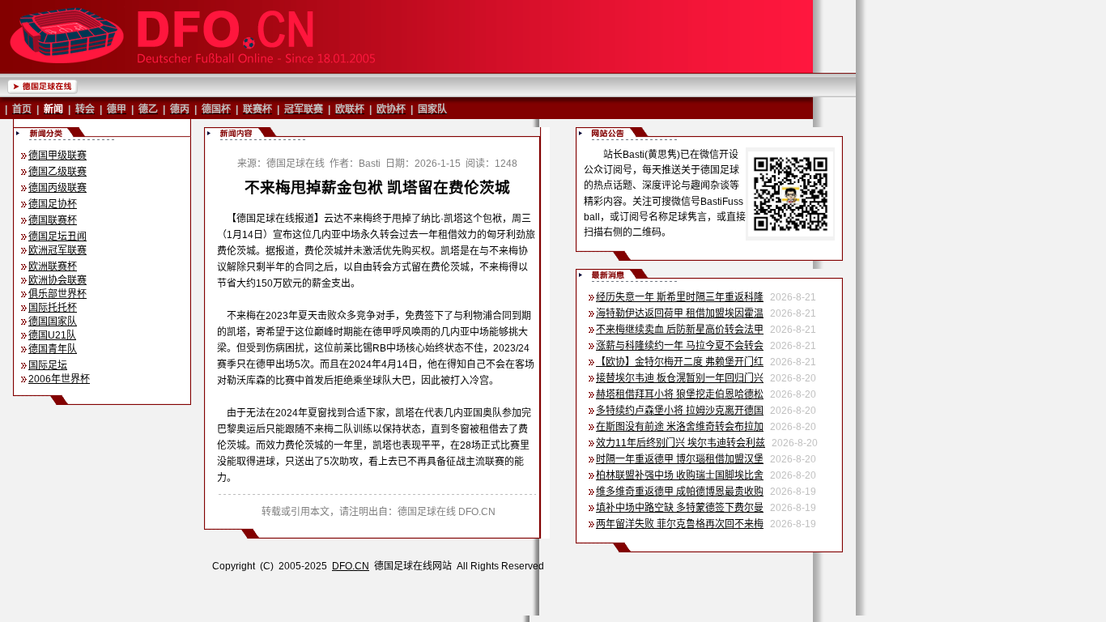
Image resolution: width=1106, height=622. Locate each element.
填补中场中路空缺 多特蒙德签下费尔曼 (680, 507)
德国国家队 (52, 321)
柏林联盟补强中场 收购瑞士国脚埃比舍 (680, 475)
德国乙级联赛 (57, 171)
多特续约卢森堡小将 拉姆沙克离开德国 (680, 410)
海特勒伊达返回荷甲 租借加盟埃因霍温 (680, 313)
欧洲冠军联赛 (57, 250)
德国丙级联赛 (57, 188)
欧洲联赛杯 (52, 266)
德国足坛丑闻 (57, 236)
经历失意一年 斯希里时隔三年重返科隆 (680, 297)
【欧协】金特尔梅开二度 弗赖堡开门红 (680, 362)
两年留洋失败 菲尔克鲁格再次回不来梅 (680, 524)
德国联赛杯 (52, 220)
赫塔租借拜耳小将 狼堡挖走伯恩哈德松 (680, 394)
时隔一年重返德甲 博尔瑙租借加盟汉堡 (680, 459)
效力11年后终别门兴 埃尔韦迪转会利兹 (680, 443)
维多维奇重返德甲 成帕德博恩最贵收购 (680, 491)
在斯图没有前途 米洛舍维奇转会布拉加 (680, 426)
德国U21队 (52, 335)
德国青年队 (52, 349)
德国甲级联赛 (57, 155)
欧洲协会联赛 (57, 280)
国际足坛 (47, 365)
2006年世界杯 (59, 379)
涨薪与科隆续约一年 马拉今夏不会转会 (680, 345)
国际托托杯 (52, 307)
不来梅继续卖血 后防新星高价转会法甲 (680, 329)
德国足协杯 (52, 204)
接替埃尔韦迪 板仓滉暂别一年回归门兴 (680, 378)
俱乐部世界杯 (57, 294)
